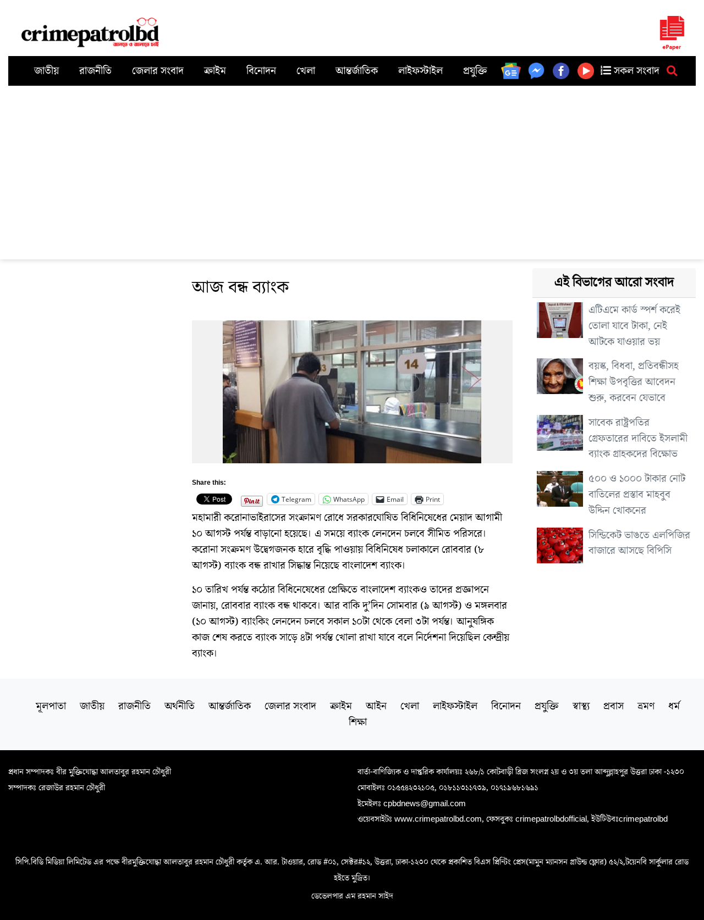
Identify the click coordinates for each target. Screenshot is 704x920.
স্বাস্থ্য (581, 706)
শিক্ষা (358, 722)
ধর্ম (674, 706)
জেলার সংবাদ (158, 71)
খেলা (305, 71)
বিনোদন (261, 71)
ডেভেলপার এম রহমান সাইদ (352, 896)
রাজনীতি (95, 71)
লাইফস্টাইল (420, 71)
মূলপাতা (51, 706)
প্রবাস (613, 706)
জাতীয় (46, 71)
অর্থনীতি (179, 706)
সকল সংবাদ (635, 71)
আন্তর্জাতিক (357, 71)
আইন (376, 706)
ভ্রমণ (645, 706)
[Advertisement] (352, 168)
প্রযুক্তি (475, 71)
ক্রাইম (215, 71)
